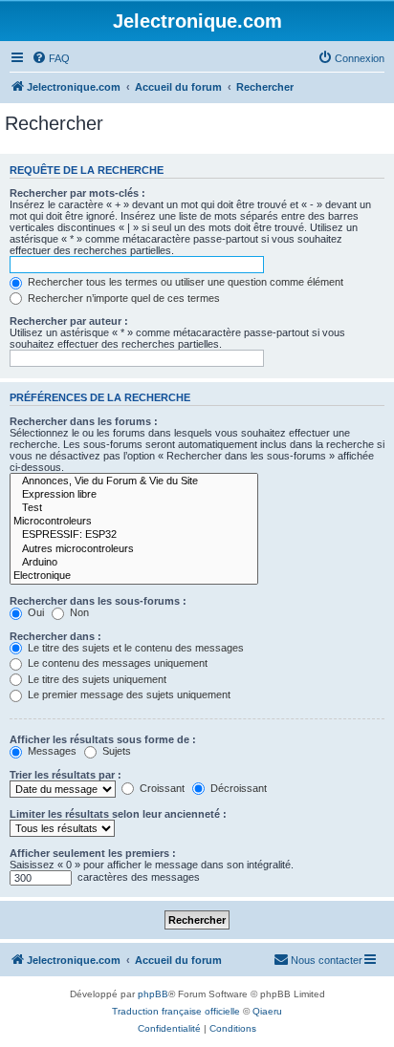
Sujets (115, 751)
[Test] (133, 508)
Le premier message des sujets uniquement (127, 694)
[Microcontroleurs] (133, 521)
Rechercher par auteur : (69, 321)
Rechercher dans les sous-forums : (98, 601)
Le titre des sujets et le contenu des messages (134, 647)
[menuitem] (51, 58)
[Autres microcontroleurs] (133, 549)
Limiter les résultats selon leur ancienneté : (118, 814)
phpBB (153, 994)
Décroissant (237, 788)
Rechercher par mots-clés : (77, 193)
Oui (34, 612)
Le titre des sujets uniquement (95, 679)
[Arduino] (133, 562)
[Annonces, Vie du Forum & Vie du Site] (133, 481)
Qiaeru (267, 1011)
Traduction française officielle (176, 1011)
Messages (51, 751)
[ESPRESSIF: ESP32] (133, 535)
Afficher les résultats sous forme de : (103, 739)
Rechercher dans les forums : (84, 421)
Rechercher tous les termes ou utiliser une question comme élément (184, 282)
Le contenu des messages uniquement (116, 663)
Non (78, 612)
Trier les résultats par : (65, 774)
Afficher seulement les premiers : (93, 853)
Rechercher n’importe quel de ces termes (122, 298)
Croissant (161, 788)
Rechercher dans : (55, 636)
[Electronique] (133, 576)
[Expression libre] (133, 495)
